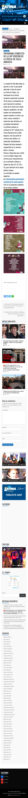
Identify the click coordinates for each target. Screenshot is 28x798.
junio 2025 (6, 665)
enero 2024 (6, 705)
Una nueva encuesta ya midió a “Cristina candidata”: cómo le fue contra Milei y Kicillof (13, 342)
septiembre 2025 (8, 658)
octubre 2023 (7, 712)
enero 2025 (6, 677)
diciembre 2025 (7, 653)
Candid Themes (16, 795)
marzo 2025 (6, 672)
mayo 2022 (6, 750)
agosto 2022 (7, 742)
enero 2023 (6, 733)
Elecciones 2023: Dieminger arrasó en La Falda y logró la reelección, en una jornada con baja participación (14, 305)
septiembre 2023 (8, 714)
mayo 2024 (6, 695)
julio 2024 (6, 691)
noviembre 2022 (7, 738)
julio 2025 (6, 662)
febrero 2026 (7, 648)
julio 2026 (6, 639)
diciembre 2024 (7, 679)
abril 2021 (6, 759)
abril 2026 (6, 644)
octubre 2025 (7, 655)
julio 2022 (6, 745)
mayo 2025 (6, 667)
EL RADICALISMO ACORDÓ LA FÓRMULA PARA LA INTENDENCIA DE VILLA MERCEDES (14, 313)
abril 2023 (6, 726)
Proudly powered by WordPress (10, 793)
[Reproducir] (4, 464)
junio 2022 (6, 747)
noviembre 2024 (7, 681)
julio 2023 (6, 719)
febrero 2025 (7, 674)
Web (3, 438)
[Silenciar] (22, 464)
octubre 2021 (7, 754)
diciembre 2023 (7, 707)
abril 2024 (6, 698)
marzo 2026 (6, 646)
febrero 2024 (7, 702)
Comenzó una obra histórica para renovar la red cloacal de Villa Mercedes (13, 392)
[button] (14, 459)
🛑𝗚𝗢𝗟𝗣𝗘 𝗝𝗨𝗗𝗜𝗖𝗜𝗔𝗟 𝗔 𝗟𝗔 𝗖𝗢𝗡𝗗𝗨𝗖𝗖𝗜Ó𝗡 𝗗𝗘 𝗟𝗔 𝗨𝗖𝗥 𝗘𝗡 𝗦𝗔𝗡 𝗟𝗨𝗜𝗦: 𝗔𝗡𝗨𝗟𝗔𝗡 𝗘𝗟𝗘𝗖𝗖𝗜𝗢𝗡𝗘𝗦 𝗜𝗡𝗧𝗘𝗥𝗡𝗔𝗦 (12, 367)
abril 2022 (6, 752)
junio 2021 (6, 757)
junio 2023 (6, 721)
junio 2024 (6, 693)
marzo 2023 (6, 728)
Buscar (3, 592)
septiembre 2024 (8, 686)
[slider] (13, 464)
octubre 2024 (7, 684)
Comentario (5, 410)
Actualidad (6, 50)
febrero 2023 (7, 731)
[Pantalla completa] (24, 464)
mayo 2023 (6, 724)
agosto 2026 (7, 637)
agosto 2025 (7, 660)
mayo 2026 (6, 641)
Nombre (4, 427)
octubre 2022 (7, 740)
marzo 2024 (6, 700)
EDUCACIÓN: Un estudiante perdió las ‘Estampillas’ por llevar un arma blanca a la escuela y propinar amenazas (13, 627)
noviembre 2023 (7, 710)
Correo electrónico (6, 433)
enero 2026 (6, 651)
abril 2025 (6, 670)
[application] (14, 459)
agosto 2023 (7, 717)
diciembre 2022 (7, 735)
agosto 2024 (7, 688)
